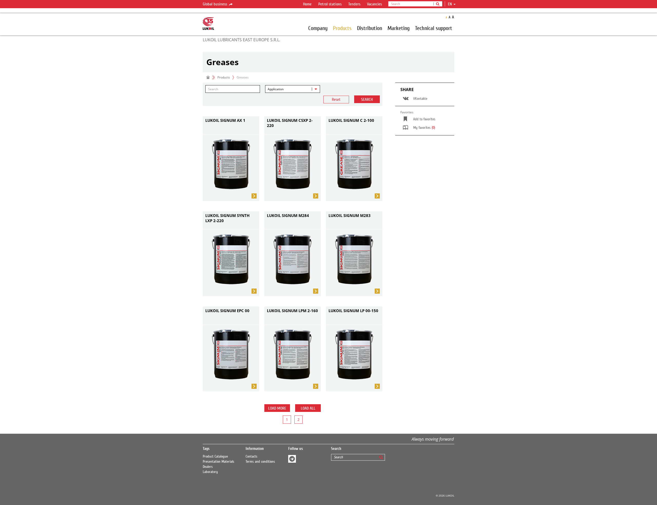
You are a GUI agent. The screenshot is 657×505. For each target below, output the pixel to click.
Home (307, 4)
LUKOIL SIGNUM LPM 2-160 (292, 310)
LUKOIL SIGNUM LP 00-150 (353, 310)
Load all (308, 408)
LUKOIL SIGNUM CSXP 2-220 (290, 123)
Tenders (354, 4)
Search (367, 99)
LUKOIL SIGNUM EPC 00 (227, 310)
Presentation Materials (218, 462)
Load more (277, 408)
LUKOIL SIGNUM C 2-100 (351, 120)
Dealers (208, 467)
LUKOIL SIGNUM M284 (288, 215)
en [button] (450, 4)
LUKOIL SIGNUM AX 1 (225, 120)
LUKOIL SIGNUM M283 (349, 215)
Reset (336, 99)
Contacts (251, 456)
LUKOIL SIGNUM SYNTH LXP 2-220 (227, 218)
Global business (215, 4)
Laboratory (210, 472)
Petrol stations (330, 4)
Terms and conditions (260, 462)
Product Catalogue (215, 456)
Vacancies (374, 4)
